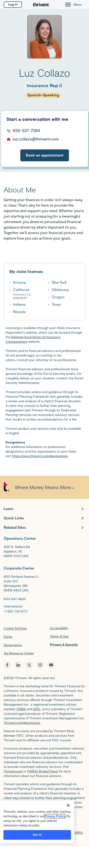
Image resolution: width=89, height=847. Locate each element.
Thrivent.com (13, 771)
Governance (13, 645)
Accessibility (59, 628)
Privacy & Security (64, 645)
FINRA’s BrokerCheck (42, 771)
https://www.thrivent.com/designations (40, 456)
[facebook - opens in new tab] (7, 665)
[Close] (68, 805)
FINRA (21, 709)
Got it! (37, 834)
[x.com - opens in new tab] (29, 665)
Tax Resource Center (19, 653)
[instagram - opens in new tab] (40, 665)
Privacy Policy (55, 816)
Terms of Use (59, 636)
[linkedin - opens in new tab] (18, 665)
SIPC (36, 709)
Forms (8, 637)
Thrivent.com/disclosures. (22, 723)
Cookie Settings (15, 628)
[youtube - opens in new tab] (51, 665)
